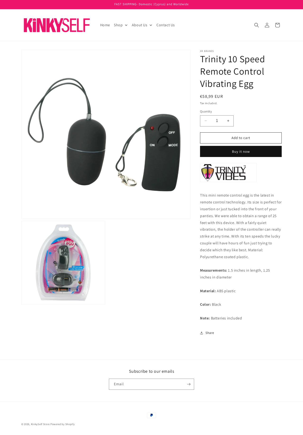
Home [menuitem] (105, 24)
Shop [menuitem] (118, 24)
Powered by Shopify (62, 424)
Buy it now (241, 151)
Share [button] (209, 333)
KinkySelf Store (40, 424)
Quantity (206, 111)
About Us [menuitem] (139, 24)
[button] (256, 25)
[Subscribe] (188, 384)
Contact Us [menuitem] (165, 24)
